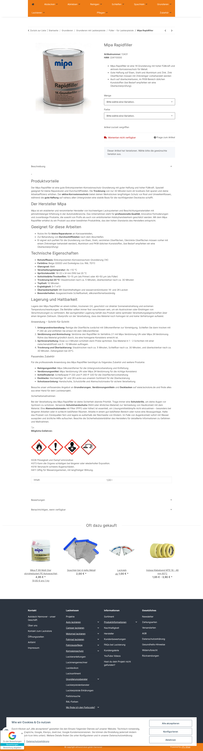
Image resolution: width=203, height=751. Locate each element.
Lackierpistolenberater (77, 684)
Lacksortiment (73, 673)
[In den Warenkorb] (30, 41)
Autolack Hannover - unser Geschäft (42, 618)
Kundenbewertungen (115, 639)
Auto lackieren (73, 622)
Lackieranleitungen (76, 656)
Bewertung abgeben (12, 747)
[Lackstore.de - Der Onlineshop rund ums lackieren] (33, 4)
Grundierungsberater (77, 679)
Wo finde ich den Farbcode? (80, 707)
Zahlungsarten (149, 622)
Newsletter (147, 616)
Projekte (70, 616)
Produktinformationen (115, 622)
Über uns (32, 625)
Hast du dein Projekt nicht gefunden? (117, 663)
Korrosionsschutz (75, 651)
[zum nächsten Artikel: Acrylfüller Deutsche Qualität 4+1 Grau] (172, 30)
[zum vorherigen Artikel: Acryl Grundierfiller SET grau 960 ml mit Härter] (165, 30)
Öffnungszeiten (36, 636)
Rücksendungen (150, 655)
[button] (82, 622)
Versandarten (149, 627)
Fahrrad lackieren (75, 639)
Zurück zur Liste (38, 30)
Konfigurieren (170, 731)
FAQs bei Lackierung (114, 644)
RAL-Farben (72, 701)
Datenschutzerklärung (37, 741)
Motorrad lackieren (75, 633)
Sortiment (109, 616)
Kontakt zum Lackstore (40, 631)
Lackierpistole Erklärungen (79, 690)
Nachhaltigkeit (111, 627)
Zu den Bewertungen (12, 741)
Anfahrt (32, 642)
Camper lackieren (75, 627)
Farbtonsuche (73, 696)
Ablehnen (170, 739)
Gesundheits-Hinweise (153, 644)
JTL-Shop (185, 747)
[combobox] (139, 101)
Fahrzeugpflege (74, 645)
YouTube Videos (112, 655)
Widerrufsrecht (149, 650)
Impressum (33, 647)
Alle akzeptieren (170, 723)
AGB (144, 633)
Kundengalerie (111, 650)
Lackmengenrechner (76, 662)
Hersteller (109, 633)
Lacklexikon (72, 668)
